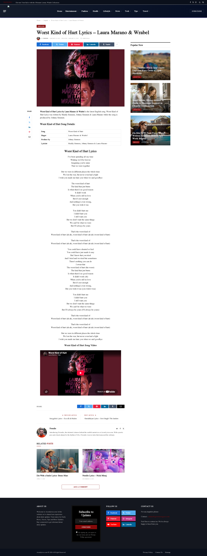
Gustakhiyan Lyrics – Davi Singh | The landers (101, 418)
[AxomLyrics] (29, 11)
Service (136, 142)
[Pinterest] (29, 132)
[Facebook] (29, 117)
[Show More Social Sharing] (117, 44)
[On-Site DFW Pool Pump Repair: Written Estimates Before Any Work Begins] (150, 130)
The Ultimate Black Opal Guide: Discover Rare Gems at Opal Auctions (148, 70)
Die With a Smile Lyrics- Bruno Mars (52, 475)
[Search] (203, 2)
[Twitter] (29, 122)
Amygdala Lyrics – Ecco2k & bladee (63, 418)
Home (59, 11)
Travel (145, 11)
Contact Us (159, 552)
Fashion (85, 11)
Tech (127, 11)
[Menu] (4, 11)
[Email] (29, 136)
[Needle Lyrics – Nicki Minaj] (103, 461)
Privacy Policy (148, 552)
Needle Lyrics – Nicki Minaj (94, 475)
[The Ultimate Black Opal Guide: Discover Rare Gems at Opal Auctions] (150, 65)
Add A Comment (81, 487)
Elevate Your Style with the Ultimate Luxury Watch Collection (37, 2)
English (41, 26)
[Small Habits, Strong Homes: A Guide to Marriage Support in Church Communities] (150, 98)
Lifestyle (106, 11)
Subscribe (197, 11)
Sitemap (167, 552)
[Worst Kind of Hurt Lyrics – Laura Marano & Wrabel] (81, 78)
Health (95, 11)
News (117, 11)
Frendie (45, 38)
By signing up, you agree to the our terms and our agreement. (86, 534)
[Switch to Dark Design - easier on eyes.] (200, 2)
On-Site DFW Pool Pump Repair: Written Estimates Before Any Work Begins (149, 136)
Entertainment (70, 11)
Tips (136, 11)
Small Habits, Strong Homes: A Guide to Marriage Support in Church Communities (148, 103)
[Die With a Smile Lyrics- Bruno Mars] (58, 461)
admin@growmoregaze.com (158, 516)
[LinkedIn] (29, 127)
